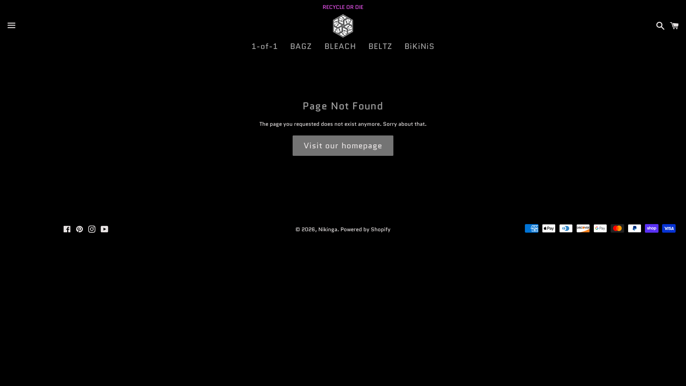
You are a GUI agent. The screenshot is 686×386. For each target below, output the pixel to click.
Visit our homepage (343, 145)
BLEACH (340, 46)
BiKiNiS (419, 46)
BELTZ (380, 46)
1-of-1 (265, 46)
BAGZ (301, 46)
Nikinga (327, 229)
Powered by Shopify (365, 229)
